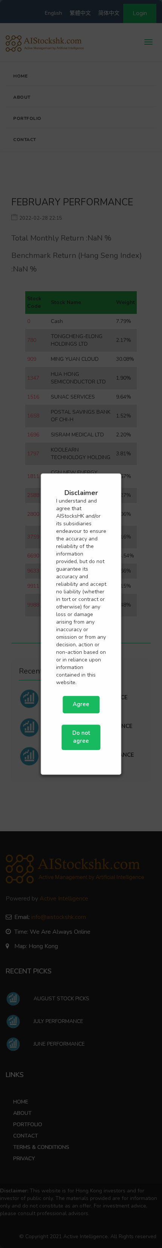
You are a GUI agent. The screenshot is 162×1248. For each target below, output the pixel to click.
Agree (81, 704)
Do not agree (81, 737)
